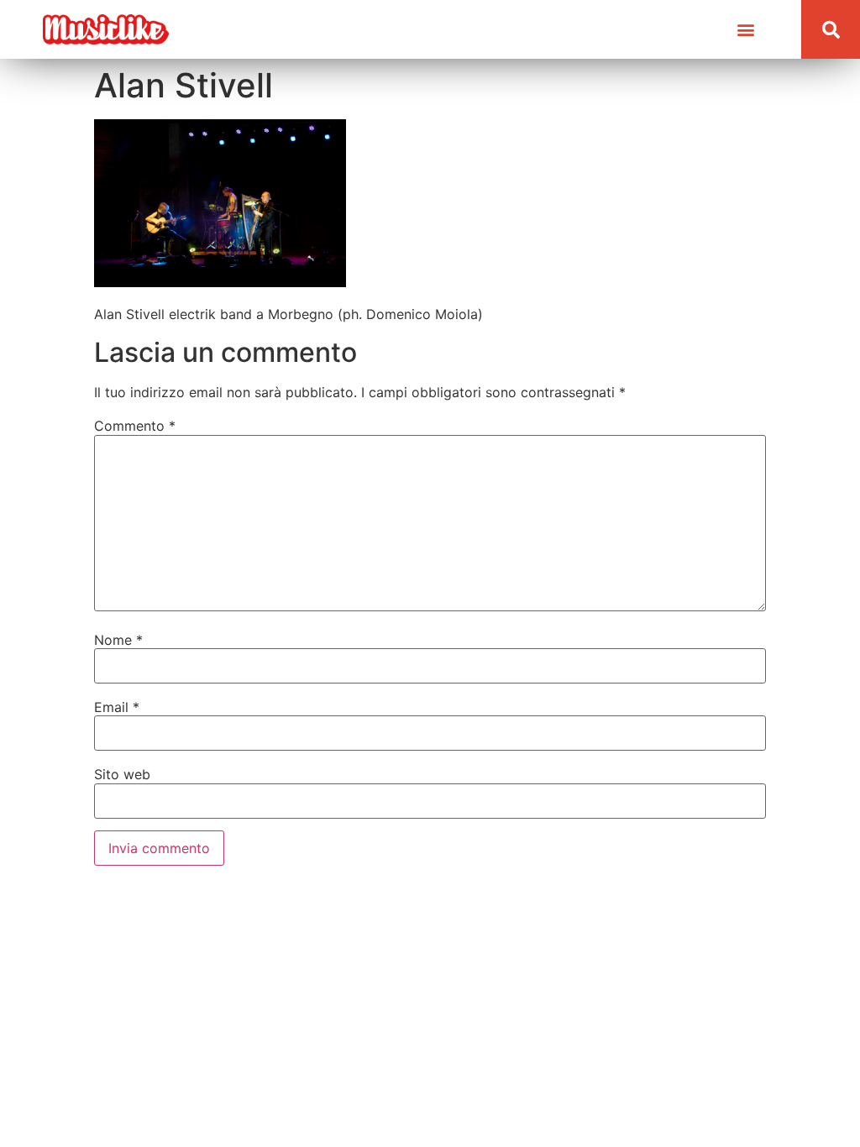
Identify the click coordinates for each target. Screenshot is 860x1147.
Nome (118, 640)
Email (116, 707)
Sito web (122, 774)
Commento (135, 425)
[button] (745, 30)
